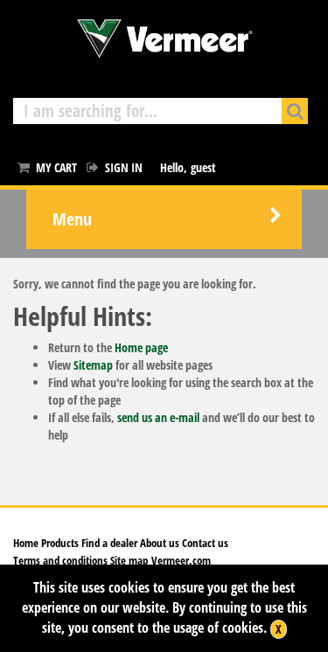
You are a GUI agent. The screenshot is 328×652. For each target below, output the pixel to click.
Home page (141, 347)
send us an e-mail (158, 417)
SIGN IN (124, 167)
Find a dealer (109, 543)
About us (159, 543)
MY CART (56, 167)
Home (25, 543)
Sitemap (93, 365)
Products (60, 543)
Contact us (205, 543)
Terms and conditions (60, 560)
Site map (128, 560)
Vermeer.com (181, 560)
